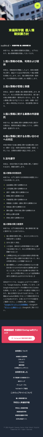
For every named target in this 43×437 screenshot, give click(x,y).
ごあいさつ (21, 359)
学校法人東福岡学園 (21, 408)
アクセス (21, 362)
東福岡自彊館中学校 (21, 415)
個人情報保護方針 (21, 398)
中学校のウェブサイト (21, 368)
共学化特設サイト (21, 419)
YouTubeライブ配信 (22, 388)
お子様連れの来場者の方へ (21, 377)
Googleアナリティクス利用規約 (16, 304)
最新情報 (21, 365)
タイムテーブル (21, 385)
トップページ (5, 45)
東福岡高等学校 (21, 411)
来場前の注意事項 (21, 356)
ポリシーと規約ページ (13, 307)
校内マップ (21, 381)
